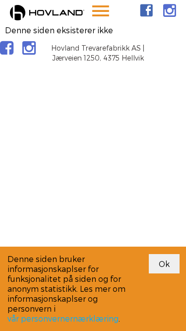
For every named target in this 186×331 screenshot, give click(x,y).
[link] (146, 10)
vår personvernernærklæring (63, 318)
